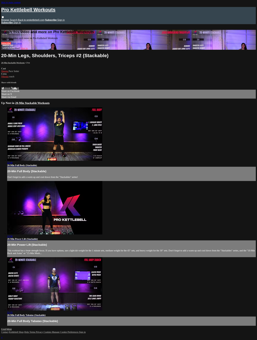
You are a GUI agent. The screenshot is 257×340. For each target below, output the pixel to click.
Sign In (17, 22)
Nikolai (5, 76)
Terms (32, 332)
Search (14, 20)
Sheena (5, 71)
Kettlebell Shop (16, 332)
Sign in (61, 20)
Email (16, 88)
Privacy (40, 332)
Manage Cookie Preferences (65, 332)
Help (26, 332)
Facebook (6, 88)
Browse (5, 20)
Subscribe (6, 43)
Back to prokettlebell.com (31, 20)
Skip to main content (11, 2)
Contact (4, 332)
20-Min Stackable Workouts (13, 63)
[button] (3, 17)
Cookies (48, 332)
